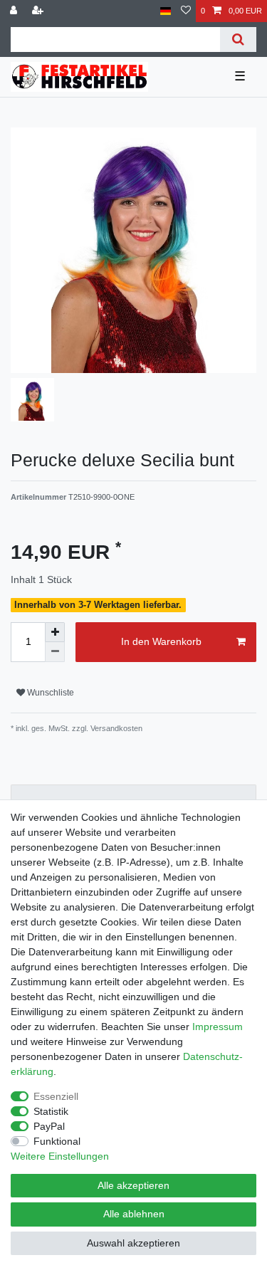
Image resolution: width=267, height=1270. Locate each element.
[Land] (165, 11)
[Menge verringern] (55, 652)
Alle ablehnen (133, 1213)
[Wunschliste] (186, 11)
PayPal (49, 1126)
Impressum (217, 1026)
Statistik (50, 1111)
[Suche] (238, 39)
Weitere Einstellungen (60, 1156)
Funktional (56, 1141)
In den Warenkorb (161, 641)
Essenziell (55, 1096)
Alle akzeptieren (133, 1185)
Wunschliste (49, 693)
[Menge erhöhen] (55, 632)
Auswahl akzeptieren (133, 1243)
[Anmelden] (15, 11)
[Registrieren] (39, 11)
